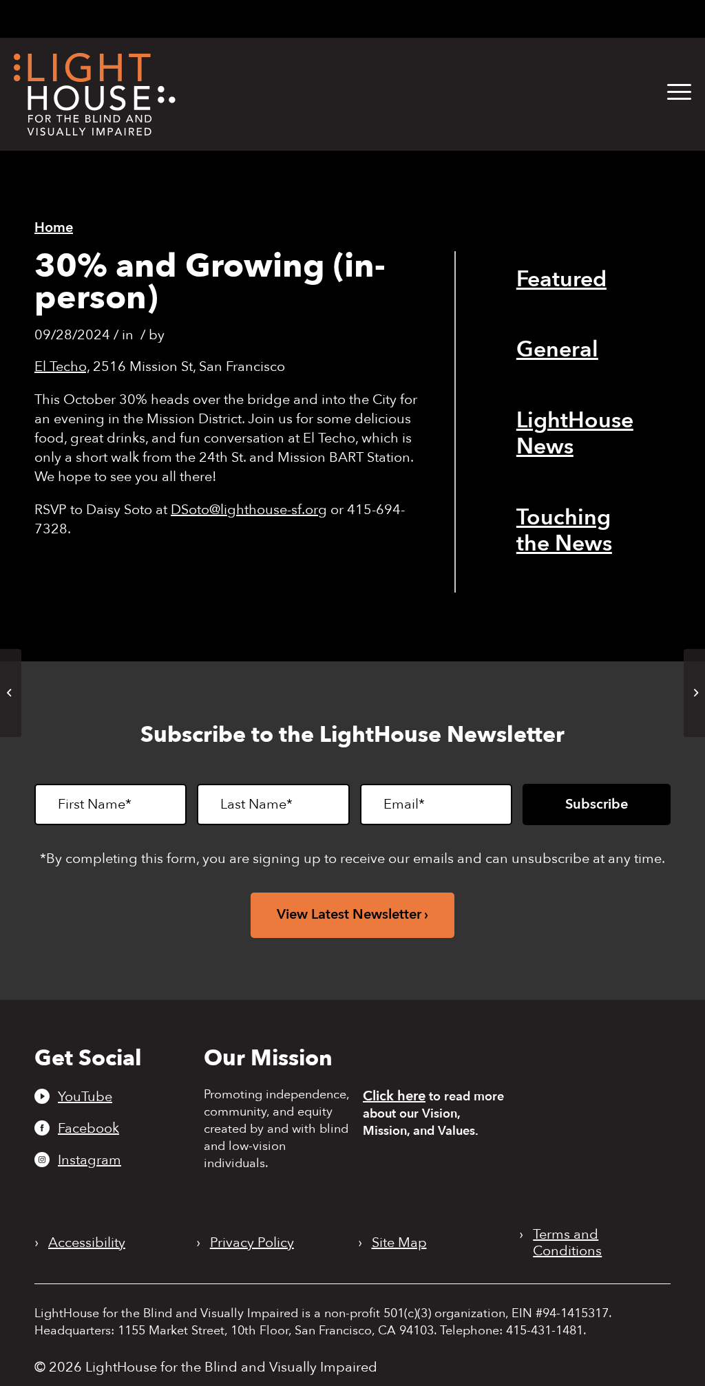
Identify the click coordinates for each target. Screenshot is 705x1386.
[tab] (506, 19)
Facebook (88, 1128)
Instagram (89, 1160)
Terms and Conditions (567, 1242)
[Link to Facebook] (394, 17)
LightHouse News (574, 433)
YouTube (85, 1096)
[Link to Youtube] (371, 17)
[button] (679, 93)
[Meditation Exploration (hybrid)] (10, 693)
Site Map (399, 1243)
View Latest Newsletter (349, 914)
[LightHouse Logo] (95, 94)
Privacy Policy (252, 1243)
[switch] (627, 20)
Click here (394, 1096)
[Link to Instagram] (416, 17)
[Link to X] (443, 17)
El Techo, (62, 366)
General (557, 349)
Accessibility (86, 1243)
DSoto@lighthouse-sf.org (249, 509)
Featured (561, 279)
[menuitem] (668, 93)
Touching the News (564, 530)
